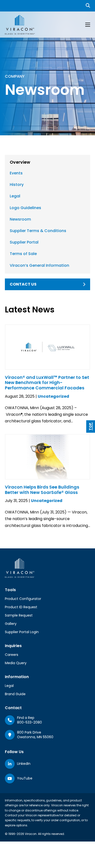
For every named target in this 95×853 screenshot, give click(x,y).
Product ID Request (21, 607)
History (17, 184)
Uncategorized (53, 396)
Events (16, 173)
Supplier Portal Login (22, 632)
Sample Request (19, 615)
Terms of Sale (23, 253)
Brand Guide (15, 694)
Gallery (11, 623)
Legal (15, 196)
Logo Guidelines (25, 208)
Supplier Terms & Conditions (38, 231)
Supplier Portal (24, 242)
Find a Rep (25, 717)
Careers (11, 654)
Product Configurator (23, 598)
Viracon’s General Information (39, 265)
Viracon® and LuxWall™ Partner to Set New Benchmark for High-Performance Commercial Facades (47, 382)
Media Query (16, 663)
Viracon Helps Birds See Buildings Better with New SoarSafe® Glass (42, 489)
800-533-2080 (29, 722)
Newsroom (20, 219)
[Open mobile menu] (87, 25)
